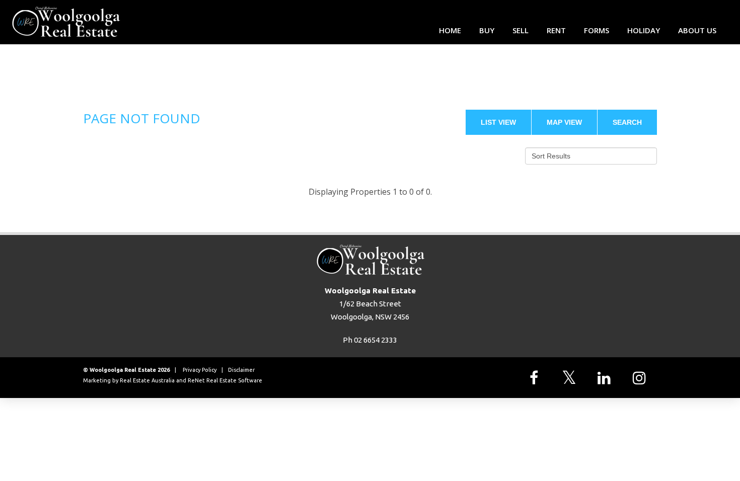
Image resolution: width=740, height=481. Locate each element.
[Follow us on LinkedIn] (606, 377)
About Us (697, 30)
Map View (564, 122)
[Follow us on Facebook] (536, 377)
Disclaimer (241, 370)
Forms (596, 30)
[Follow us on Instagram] (642, 377)
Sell (520, 30)
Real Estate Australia (147, 380)
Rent (556, 30)
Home (450, 30)
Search (627, 122)
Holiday (643, 30)
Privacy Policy (199, 370)
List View (498, 122)
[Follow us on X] (571, 377)
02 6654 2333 (375, 340)
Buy (486, 30)
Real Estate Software (234, 380)
